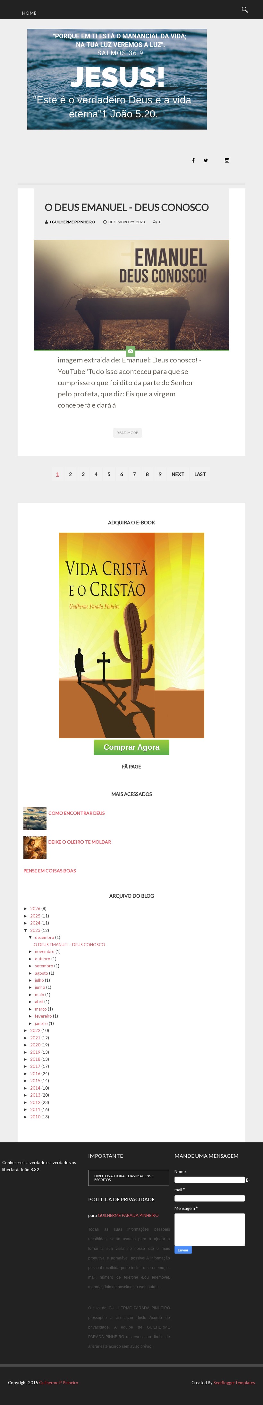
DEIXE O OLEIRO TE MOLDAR (79, 842)
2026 (35, 908)
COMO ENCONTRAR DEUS (76, 813)
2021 (35, 1037)
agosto (41, 973)
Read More (127, 433)
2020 (35, 1044)
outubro (42, 958)
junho (40, 987)
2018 (35, 1059)
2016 (35, 1073)
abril (39, 1001)
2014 (35, 1088)
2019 (35, 1052)
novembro (45, 951)
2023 (35, 930)
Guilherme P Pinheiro (58, 1382)
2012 (35, 1102)
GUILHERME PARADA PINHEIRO (128, 1215)
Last (200, 474)
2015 (35, 1080)
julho (39, 980)
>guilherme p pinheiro (72, 221)
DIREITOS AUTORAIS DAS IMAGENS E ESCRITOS (124, 1178)
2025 (35, 915)
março (41, 1009)
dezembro (44, 937)
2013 (35, 1095)
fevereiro (43, 1016)
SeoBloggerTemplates (234, 1382)
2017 (35, 1066)
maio (39, 994)
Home (29, 13)
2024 (35, 922)
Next (178, 474)
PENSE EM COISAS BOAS (49, 870)
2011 (35, 1109)
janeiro (41, 1023)
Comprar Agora (131, 747)
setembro (44, 965)
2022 (35, 1030)
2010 (35, 1116)
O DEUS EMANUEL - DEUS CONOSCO (127, 207)
